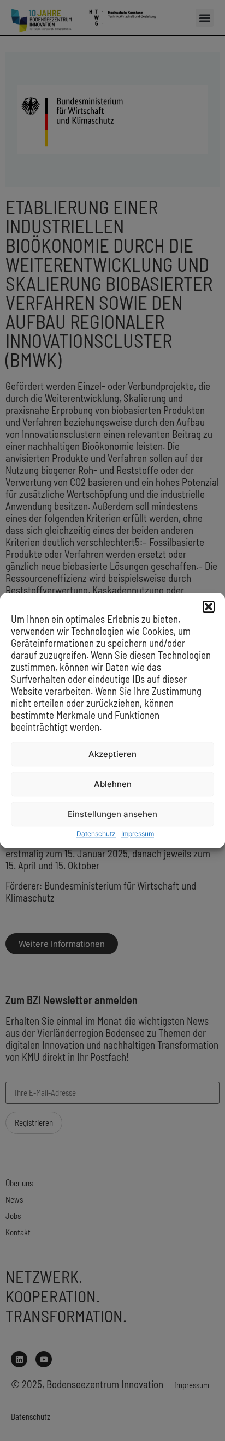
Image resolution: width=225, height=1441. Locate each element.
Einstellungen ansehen (112, 814)
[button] (208, 606)
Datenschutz (96, 834)
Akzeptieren (112, 754)
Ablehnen (113, 784)
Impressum (137, 834)
